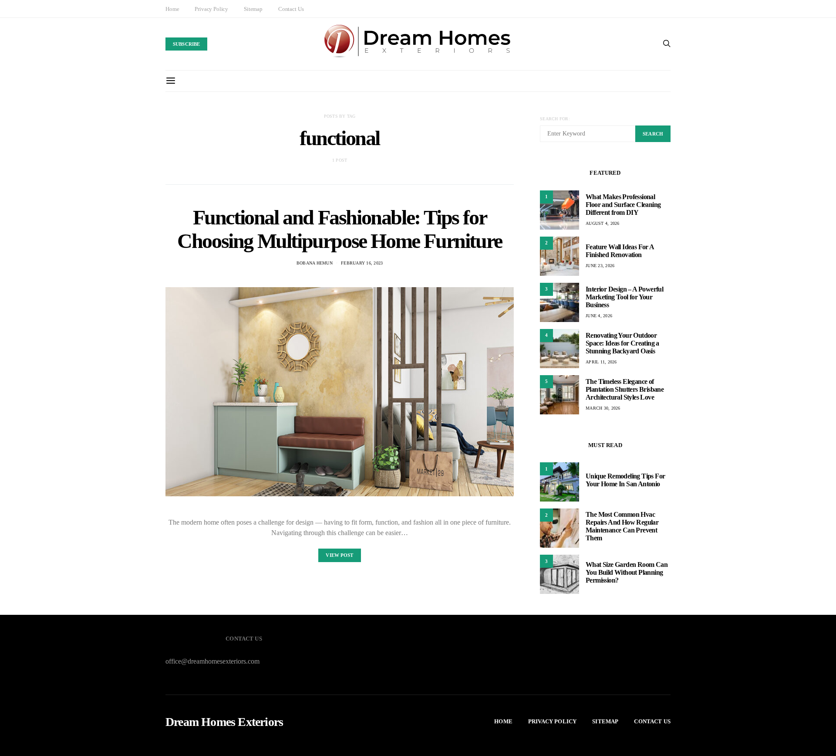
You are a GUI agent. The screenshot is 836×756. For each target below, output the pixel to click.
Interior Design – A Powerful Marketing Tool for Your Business (624, 297)
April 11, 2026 (601, 361)
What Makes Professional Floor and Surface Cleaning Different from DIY (623, 204)
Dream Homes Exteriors (224, 722)
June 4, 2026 (599, 315)
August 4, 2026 (603, 223)
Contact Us (290, 9)
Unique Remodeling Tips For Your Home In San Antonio (625, 480)
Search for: (555, 118)
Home (172, 9)
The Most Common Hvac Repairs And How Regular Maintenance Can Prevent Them (622, 526)
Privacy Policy (211, 9)
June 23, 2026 (600, 265)
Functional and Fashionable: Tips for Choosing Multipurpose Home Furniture (339, 229)
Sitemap (253, 9)
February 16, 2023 (362, 263)
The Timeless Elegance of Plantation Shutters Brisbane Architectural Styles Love (625, 389)
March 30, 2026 (603, 408)
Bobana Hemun (315, 263)
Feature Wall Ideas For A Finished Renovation (620, 250)
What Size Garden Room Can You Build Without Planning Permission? (626, 572)
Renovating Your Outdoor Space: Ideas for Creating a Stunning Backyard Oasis (622, 343)
